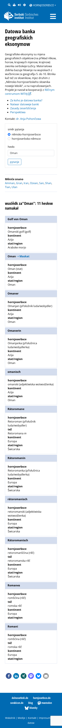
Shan (48, 183)
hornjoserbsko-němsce (26, 138)
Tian (7, 187)
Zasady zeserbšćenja (23, 108)
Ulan (14, 187)
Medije (21, 717)
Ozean (34, 183)
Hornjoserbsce (43, 5)
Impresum (44, 717)
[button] (9, 676)
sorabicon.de (16, 703)
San (41, 183)
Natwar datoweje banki (24, 104)
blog (30, 703)
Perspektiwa (17, 112)
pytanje (14, 162)
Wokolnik (10, 717)
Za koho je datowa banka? (26, 100)
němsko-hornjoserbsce (26, 134)
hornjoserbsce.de (41, 698)
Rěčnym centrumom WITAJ (30, 92)
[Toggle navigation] (53, 16)
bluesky (33, 708)
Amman (10, 183)
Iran (26, 183)
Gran (19, 183)
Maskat (24, 256)
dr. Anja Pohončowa (28, 119)
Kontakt (32, 717)
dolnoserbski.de (20, 698)
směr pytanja (16, 129)
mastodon (46, 703)
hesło (11, 147)
